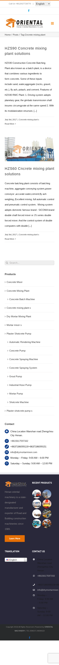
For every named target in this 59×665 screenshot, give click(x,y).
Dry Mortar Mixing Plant (19, 316)
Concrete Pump (17, 350)
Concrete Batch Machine (22, 299)
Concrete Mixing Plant (18, 290)
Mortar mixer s (14, 325)
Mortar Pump (16, 393)
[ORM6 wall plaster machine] (47, 504)
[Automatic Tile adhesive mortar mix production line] (47, 494)
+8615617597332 (19, 441)
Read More (9, 124)
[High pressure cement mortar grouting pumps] (37, 494)
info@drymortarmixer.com (23, 452)
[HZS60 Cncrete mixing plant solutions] (29, 149)
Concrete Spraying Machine (23, 359)
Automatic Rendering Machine (24, 342)
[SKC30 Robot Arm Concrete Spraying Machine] (47, 514)
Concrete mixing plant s (29, 120)
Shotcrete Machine (19, 402)
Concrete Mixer (14, 282)
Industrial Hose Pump (20, 385)
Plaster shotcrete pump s (19, 410)
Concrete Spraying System (23, 367)
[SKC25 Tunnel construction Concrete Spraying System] (37, 523)
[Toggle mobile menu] (52, 23)
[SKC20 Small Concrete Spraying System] (47, 523)
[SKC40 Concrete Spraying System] (37, 514)
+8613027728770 (23, 4)
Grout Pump (15, 376)
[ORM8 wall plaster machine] (37, 504)
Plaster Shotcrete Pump (19, 333)
